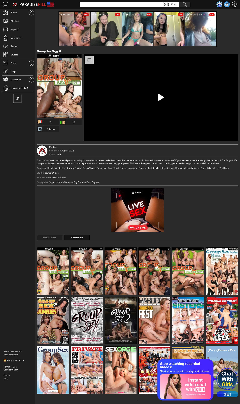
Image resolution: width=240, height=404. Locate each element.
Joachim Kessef (160, 168)
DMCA (7, 375)
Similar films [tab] (49, 237)
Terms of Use (10, 366)
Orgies (52, 182)
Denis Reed (113, 168)
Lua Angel (201, 168)
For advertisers (11, 354)
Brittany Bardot (73, 168)
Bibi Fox (61, 168)
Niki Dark (224, 168)
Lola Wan (191, 168)
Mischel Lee (213, 168)
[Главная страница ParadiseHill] (29, 4)
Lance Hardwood (177, 168)
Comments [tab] (77, 237)
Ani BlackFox (50, 168)
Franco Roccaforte (128, 168)
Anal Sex (86, 182)
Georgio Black (145, 168)
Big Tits (77, 182)
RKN (6, 378)
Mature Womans (65, 182)
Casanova (101, 168)
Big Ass (95, 182)
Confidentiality (11, 369)
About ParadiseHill (13, 351)
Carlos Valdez (89, 168)
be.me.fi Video (52, 172)
